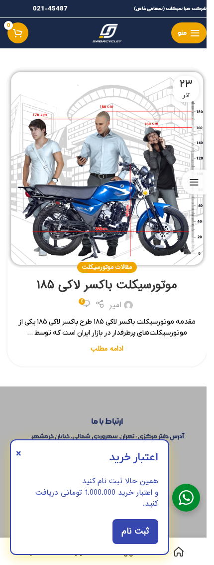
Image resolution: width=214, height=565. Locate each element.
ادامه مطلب (107, 349)
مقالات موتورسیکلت (107, 267)
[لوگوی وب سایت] (107, 31)
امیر (115, 305)
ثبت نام (135, 531)
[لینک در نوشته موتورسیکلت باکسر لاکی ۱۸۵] (107, 168)
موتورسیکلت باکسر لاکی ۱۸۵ (107, 285)
